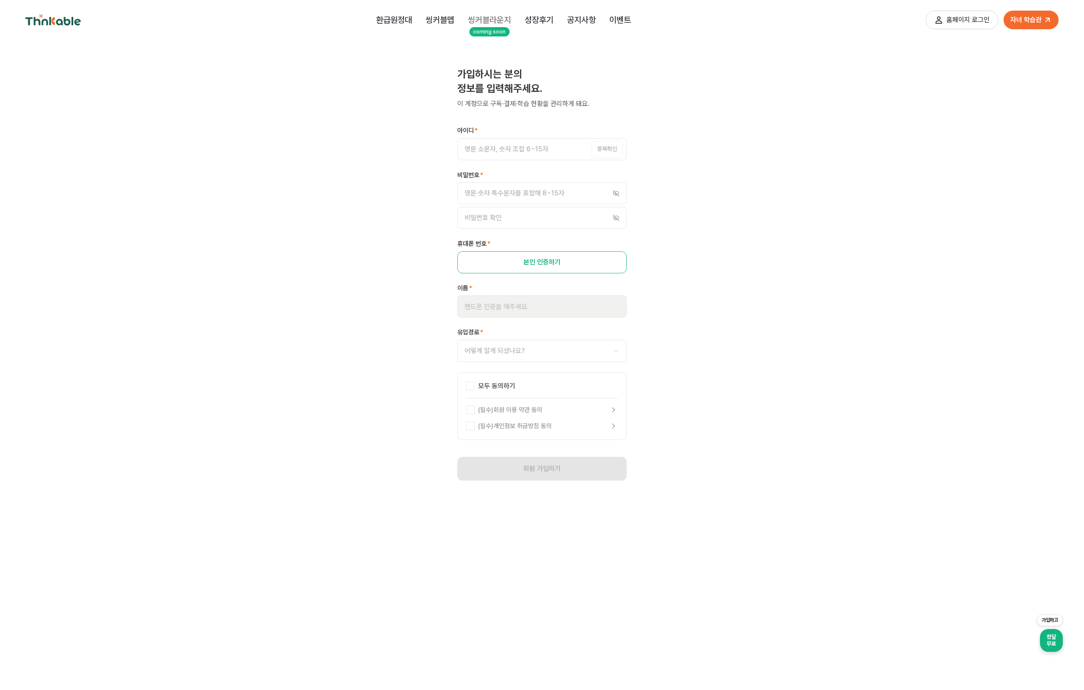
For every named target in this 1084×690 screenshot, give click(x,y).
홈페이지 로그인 (968, 20)
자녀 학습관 (1026, 20)
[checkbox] (470, 386)
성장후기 (539, 20)
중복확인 (607, 148)
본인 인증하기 (542, 262)
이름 (464, 288)
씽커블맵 (440, 20)
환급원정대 (394, 20)
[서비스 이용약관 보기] (613, 410)
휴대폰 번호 (473, 244)
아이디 (467, 130)
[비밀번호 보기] (616, 193)
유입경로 (470, 332)
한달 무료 (1051, 640)
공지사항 (581, 20)
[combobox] (542, 351)
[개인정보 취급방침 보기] (613, 426)
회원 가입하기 (542, 469)
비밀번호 (470, 175)
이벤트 (620, 20)
